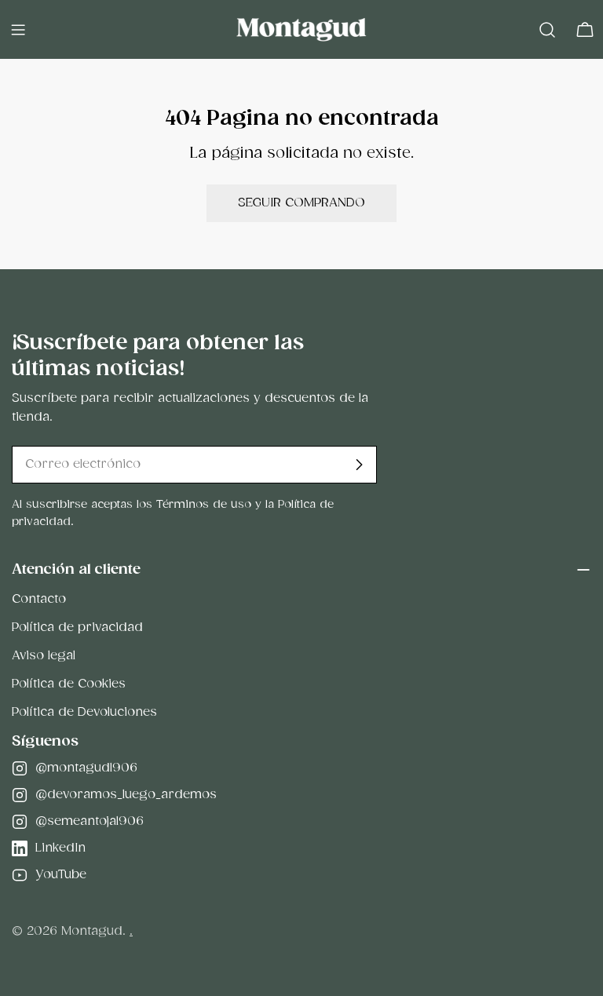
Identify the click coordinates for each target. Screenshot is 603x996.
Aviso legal (43, 656)
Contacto (39, 599)
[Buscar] (547, 30)
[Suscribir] (358, 464)
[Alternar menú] (18, 30)
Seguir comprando (301, 203)
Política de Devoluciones (84, 712)
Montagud (91, 931)
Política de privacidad (77, 627)
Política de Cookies (69, 684)
